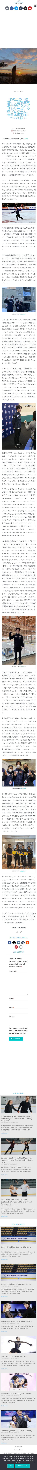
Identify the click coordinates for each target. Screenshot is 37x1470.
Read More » (4, 1133)
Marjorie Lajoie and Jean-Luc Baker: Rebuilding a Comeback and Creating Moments (16, 1118)
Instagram (23, 314)
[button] (35, 5)
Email (11, 1008)
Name (11, 999)
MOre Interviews (18, 1093)
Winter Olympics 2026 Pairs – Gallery (16, 1431)
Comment (13, 971)
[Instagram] (25, 8)
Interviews (18, 91)
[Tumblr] (21, 8)
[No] (35, 1462)
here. (26, 139)
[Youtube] (30, 8)
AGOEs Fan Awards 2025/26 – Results (16, 1394)
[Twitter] (16, 8)
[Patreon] (7, 8)
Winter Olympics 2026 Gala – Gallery (16, 1321)
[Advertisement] (18, 29)
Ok (11, 1466)
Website (11, 1016)
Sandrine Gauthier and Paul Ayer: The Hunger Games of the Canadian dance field (17, 1160)
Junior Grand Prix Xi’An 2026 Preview (16, 1284)
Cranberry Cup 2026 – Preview (13, 1356)
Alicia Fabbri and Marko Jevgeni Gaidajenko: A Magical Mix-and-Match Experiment (16, 1202)
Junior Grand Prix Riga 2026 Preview (16, 1247)
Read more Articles (18, 1224)
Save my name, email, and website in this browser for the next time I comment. (18, 1030)
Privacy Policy (18, 1450)
